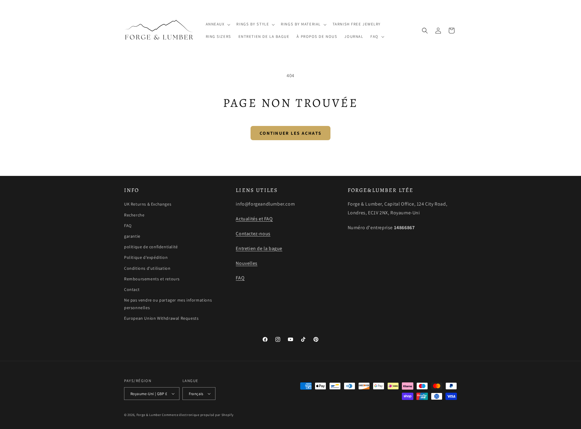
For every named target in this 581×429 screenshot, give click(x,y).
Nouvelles (246, 263)
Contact (132, 289)
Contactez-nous (253, 233)
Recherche (134, 215)
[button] (217, 24)
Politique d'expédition (146, 257)
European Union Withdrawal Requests (161, 318)
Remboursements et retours (152, 279)
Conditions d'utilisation (147, 268)
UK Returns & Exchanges (147, 204)
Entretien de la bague (259, 248)
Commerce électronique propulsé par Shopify (197, 415)
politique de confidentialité (151, 246)
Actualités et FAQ (254, 219)
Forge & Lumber (148, 415)
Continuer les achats (290, 133)
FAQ (128, 225)
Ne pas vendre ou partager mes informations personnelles (168, 303)
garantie (132, 236)
